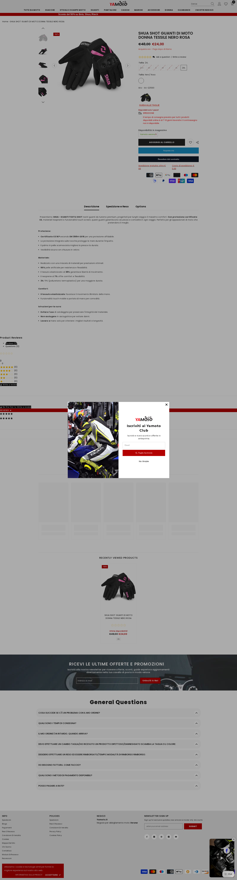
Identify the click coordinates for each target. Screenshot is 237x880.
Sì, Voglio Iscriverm (143, 453)
